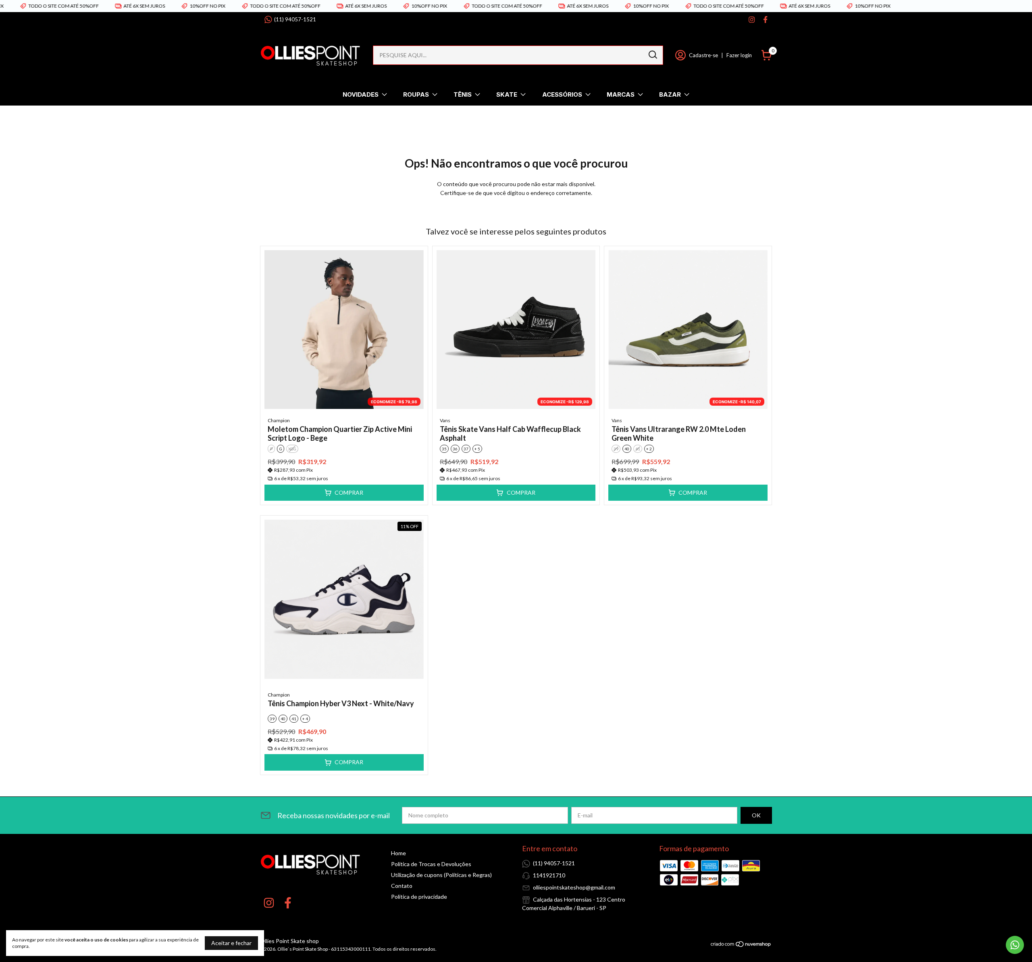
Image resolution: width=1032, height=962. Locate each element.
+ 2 (649, 448)
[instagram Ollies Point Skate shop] (751, 19)
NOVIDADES (361, 94)
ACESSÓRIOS (562, 94)
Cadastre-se (703, 55)
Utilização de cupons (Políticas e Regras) (441, 874)
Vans (445, 420)
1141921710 (549, 875)
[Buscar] (652, 54)
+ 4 (305, 718)
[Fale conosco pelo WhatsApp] (1015, 945)
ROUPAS (416, 94)
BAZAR (670, 94)
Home (398, 853)
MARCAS (621, 94)
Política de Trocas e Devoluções (431, 863)
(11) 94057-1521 (295, 19)
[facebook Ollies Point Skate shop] (765, 19)
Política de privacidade (419, 896)
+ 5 (477, 448)
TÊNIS (463, 94)
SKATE (506, 94)
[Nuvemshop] (741, 945)
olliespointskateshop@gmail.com (574, 887)
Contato (401, 885)
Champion (279, 420)
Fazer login (739, 55)
